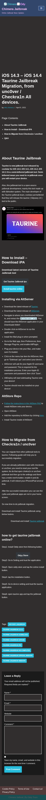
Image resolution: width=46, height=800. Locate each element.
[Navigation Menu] (41, 8)
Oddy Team (33, 797)
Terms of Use (23, 789)
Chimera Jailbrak (15, 797)
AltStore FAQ (35, 403)
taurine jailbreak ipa (12, 645)
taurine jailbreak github (14, 640)
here (42, 415)
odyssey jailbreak (17, 624)
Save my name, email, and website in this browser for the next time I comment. (22, 761)
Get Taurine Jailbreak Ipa (15, 282)
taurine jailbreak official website (18, 655)
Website (7, 714)
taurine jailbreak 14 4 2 (13, 629)
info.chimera (9, 107)
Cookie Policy (8, 789)
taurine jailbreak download (15, 635)
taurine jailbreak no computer (16, 650)
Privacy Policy (8, 792)
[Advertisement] (23, 41)
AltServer (35, 311)
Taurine (34, 307)
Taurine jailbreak (37, 521)
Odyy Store (23, 555)
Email (7, 703)
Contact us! (38, 789)
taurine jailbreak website (14, 661)
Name (7, 693)
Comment (9, 724)
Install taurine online (13, 289)
